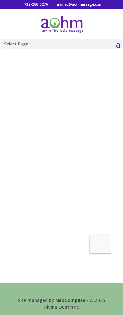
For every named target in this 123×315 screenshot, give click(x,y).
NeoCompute (70, 300)
